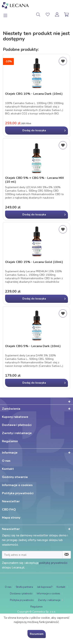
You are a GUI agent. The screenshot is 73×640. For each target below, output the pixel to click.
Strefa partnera (24, 587)
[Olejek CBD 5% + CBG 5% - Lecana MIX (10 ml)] (36, 157)
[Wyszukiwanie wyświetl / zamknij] (38, 14)
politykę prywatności (53, 563)
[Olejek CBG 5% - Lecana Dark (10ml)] (36, 325)
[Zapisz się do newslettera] (66, 555)
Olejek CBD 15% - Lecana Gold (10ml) (34, 262)
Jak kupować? (44, 587)
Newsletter (11, 501)
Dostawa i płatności (17, 425)
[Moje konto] (57, 14)
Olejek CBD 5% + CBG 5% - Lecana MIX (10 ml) (34, 180)
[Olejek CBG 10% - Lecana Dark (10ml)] (36, 73)
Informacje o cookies (17, 485)
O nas (6, 461)
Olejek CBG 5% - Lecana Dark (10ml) (33, 346)
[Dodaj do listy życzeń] (63, 61)
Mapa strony (11, 517)
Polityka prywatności (17, 493)
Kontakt (8, 469)
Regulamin (10, 441)
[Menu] (7, 14)
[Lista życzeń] (48, 14)
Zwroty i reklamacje (17, 433)
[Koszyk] (67, 14)
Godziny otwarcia (15, 477)
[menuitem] (7, 14)
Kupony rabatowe (15, 417)
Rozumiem (36, 634)
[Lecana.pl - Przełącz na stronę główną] (15, 5)
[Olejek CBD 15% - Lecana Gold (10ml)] (36, 241)
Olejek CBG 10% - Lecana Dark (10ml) (34, 94)
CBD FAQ (9, 509)
